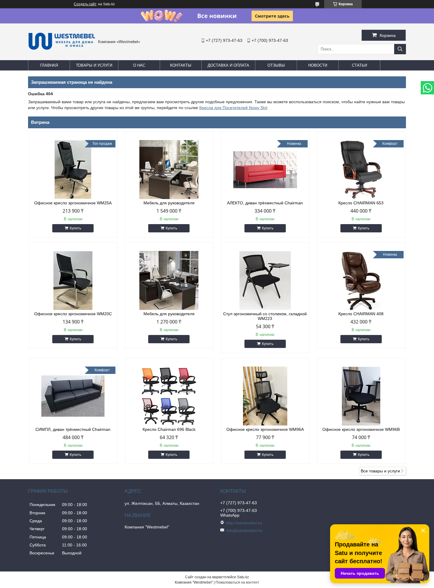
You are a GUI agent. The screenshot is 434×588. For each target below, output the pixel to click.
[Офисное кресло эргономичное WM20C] (72, 280)
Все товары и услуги (380, 471)
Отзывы (276, 65)
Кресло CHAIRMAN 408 (361, 313)
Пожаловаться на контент (237, 582)
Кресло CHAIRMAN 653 (361, 203)
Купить (75, 228)
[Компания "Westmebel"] (61, 48)
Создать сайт (85, 4)
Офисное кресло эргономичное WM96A (265, 429)
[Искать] (400, 49)
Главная (49, 65)
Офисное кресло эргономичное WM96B (361, 429)
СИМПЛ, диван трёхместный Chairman (72, 429)
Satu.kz (243, 577)
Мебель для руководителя (169, 203)
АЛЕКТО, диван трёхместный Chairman (265, 203)
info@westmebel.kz (244, 530)
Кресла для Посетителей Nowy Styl (233, 107)
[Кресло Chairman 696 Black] (168, 396)
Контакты (180, 65)
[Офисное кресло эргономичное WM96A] (265, 396)
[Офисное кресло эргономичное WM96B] (361, 396)
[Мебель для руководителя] (168, 169)
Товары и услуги (94, 65)
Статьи (359, 65)
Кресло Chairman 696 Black (169, 429)
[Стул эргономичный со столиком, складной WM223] (265, 280)
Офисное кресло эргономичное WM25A (73, 203)
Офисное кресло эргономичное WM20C (73, 313)
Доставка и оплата (228, 65)
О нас (139, 65)
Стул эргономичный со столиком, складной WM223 (265, 316)
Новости (317, 65)
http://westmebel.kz (244, 522)
